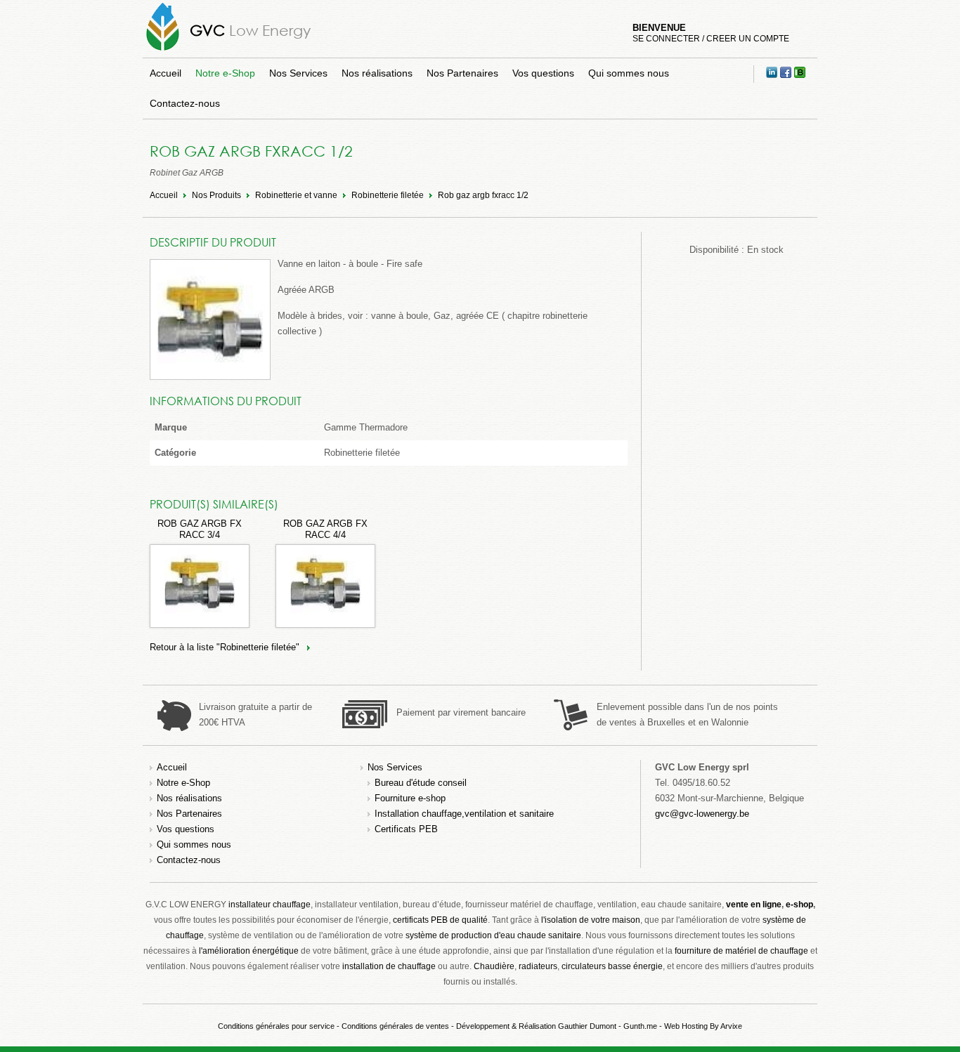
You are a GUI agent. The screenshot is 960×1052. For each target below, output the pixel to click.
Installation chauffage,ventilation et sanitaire (464, 813)
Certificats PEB (406, 829)
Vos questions (543, 73)
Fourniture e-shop (410, 798)
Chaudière (494, 966)
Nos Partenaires (462, 73)
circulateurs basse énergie (612, 966)
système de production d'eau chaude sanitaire (493, 935)
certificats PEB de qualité (440, 920)
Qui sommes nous (628, 73)
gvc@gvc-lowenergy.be (702, 813)
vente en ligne (753, 904)
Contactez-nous (185, 103)
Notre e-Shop (225, 73)
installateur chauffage (269, 904)
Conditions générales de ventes (395, 1026)
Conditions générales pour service (276, 1026)
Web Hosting (686, 1026)
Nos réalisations (377, 73)
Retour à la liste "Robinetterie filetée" (224, 647)
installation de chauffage (389, 966)
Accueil (165, 73)
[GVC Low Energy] (163, 50)
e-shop (799, 904)
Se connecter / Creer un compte (711, 39)
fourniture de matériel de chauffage (741, 951)
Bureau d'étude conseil (421, 782)
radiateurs (538, 966)
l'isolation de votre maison (590, 920)
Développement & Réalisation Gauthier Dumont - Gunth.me (556, 1026)
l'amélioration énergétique (249, 951)
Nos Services (298, 73)
